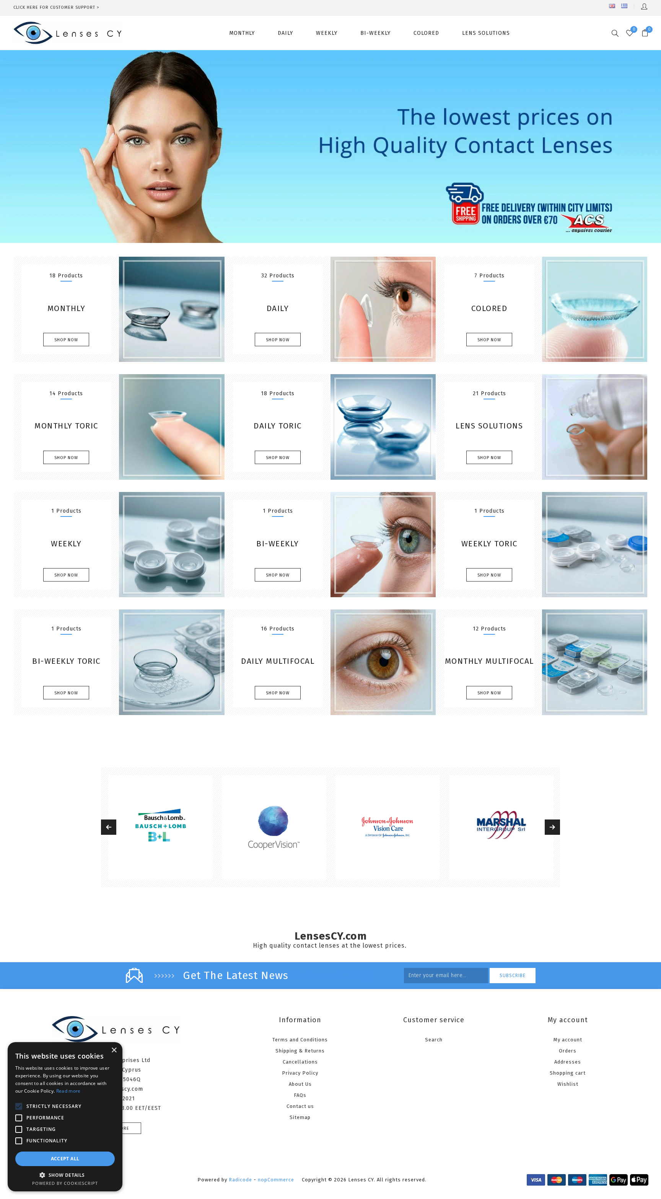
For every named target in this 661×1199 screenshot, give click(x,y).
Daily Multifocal (277, 661)
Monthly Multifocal (489, 661)
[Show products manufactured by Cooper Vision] (160, 827)
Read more (68, 1091)
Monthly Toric (66, 425)
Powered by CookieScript (65, 1183)
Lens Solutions (489, 425)
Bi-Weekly (277, 543)
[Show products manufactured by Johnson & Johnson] (274, 827)
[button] (65, 1174)
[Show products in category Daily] (383, 309)
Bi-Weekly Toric (66, 661)
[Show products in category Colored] (594, 309)
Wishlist (567, 1084)
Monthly (66, 308)
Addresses (567, 1062)
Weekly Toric (489, 543)
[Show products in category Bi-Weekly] (383, 544)
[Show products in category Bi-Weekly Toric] (171, 662)
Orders (567, 1051)
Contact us (300, 1106)
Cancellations (300, 1062)
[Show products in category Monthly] (171, 309)
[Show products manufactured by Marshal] (387, 827)
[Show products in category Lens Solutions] (594, 426)
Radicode (240, 1180)
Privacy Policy (300, 1073)
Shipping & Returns (300, 1051)
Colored (489, 308)
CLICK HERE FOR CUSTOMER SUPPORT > (56, 7)
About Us (300, 1084)
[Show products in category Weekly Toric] (594, 544)
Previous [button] (108, 827)
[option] (160, 827)
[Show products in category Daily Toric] (383, 426)
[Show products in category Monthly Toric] (171, 426)
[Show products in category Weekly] (171, 544)
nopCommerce (276, 1180)
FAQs (300, 1095)
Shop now (66, 339)
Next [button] (552, 827)
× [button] (114, 1050)
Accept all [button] (65, 1158)
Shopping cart (568, 1073)
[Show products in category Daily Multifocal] (383, 662)
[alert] (65, 1116)
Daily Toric (278, 425)
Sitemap (300, 1117)
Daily (278, 308)
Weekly (66, 543)
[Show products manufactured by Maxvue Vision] (501, 827)
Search (434, 1040)
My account (568, 1040)
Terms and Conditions (300, 1040)
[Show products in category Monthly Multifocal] (594, 662)
